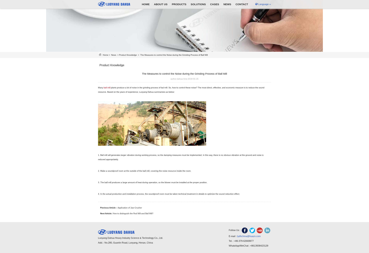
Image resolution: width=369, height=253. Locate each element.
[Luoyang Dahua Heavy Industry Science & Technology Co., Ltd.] (116, 3)
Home (146, 4)
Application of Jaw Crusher (130, 208)
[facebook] (244, 230)
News (227, 4)
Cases (214, 4)
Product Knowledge (128, 55)
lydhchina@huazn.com (249, 236)
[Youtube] (259, 230)
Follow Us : (234, 230)
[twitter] (252, 230)
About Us (160, 4)
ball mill (107, 87)
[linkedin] (267, 230)
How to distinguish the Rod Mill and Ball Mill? (133, 213)
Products (179, 4)
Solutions (198, 4)
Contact (242, 4)
